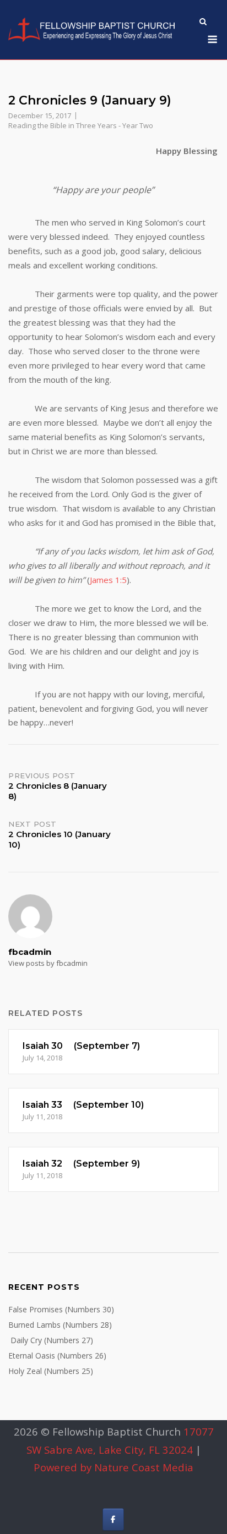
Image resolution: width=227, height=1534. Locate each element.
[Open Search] (203, 23)
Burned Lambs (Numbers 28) (60, 1324)
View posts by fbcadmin (48, 963)
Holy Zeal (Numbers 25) (50, 1371)
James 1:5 (108, 579)
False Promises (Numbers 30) (61, 1309)
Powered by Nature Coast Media (113, 1467)
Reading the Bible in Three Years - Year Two (80, 125)
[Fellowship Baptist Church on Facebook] (113, 1519)
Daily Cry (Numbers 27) (50, 1340)
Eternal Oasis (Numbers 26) (57, 1355)
